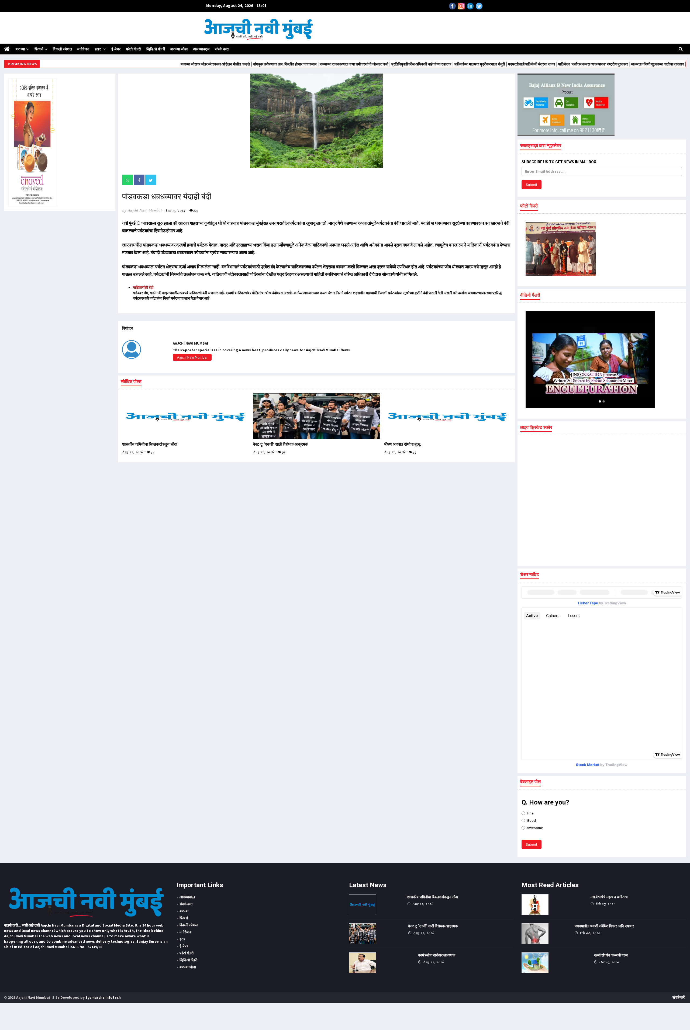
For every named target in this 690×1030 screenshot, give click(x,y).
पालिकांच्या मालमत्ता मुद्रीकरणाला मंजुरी (437, 64)
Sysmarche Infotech (103, 997)
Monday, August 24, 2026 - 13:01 (236, 5)
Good (531, 820)
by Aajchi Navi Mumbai (142, 210)
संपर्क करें (678, 997)
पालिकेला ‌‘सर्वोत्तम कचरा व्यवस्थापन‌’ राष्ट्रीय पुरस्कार (551, 64)
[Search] (681, 49)
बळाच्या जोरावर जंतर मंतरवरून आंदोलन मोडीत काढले (173, 64)
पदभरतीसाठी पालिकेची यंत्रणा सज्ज (489, 64)
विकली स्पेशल (62, 49)
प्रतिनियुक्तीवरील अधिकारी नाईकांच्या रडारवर (379, 64)
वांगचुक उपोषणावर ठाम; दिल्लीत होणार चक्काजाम (243, 64)
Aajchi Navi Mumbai (192, 357)
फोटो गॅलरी (133, 49)
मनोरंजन (83, 49)
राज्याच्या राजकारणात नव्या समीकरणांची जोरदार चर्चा (312, 64)
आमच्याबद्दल (201, 49)
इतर (98, 49)
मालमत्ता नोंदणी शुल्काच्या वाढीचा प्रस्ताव (615, 64)
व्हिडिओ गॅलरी (155, 49)
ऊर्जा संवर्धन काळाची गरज (611, 955)
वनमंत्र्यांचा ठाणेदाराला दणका (436, 955)
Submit (531, 184)
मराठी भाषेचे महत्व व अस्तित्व (609, 897)
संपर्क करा (222, 49)
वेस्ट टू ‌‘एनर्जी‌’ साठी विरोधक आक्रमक (280, 444)
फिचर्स (38, 49)
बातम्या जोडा (179, 49)
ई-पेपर (116, 49)
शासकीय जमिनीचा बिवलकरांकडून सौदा (149, 444)
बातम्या (20, 49)
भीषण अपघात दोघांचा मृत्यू (402, 444)
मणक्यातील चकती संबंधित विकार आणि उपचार (604, 926)
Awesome (535, 827)
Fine (530, 813)
